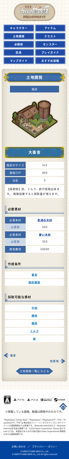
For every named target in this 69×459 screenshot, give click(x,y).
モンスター (50, 44)
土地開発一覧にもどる (34, 371)
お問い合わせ (18, 446)
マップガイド (19, 60)
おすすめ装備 (50, 60)
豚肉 (35, 315)
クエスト (50, 36)
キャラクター (18, 28)
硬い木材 (45, 234)
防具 (19, 52)
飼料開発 (34, 282)
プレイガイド (50, 52)
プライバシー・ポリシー (44, 446)
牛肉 (35, 308)
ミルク (34, 331)
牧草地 (54, 361)
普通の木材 (44, 220)
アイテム (50, 28)
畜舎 (35, 275)
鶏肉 (35, 323)
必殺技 (18, 44)
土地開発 (19, 36)
